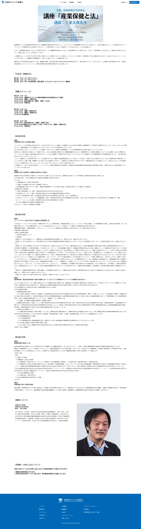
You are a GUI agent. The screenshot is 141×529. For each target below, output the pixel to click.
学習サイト (42, 518)
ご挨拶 (63, 512)
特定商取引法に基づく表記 (91, 512)
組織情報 (64, 509)
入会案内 (64, 506)
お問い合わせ (65, 518)
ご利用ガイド (43, 515)
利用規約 (86, 509)
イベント (41, 506)
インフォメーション (67, 515)
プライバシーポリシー (90, 506)
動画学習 (41, 509)
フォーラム (42, 512)
